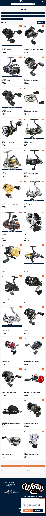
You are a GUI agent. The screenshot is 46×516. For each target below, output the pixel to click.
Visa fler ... (23, 466)
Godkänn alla (27, 510)
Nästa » (28, 470)
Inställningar (37, 510)
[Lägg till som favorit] (40, 1)
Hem (20, 6)
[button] (3, 26)
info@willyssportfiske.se (11, 486)
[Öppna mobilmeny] (1, 1)
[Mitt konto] (42, 1)
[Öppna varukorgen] (45, 1)
